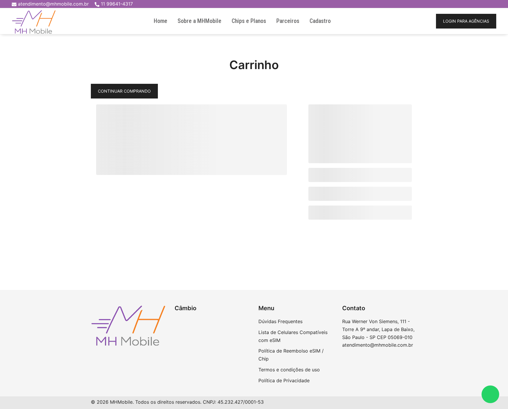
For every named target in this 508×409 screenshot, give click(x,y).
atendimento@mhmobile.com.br (53, 4)
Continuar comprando (124, 91)
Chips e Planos (249, 20)
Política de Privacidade (284, 380)
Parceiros (287, 20)
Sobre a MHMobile (199, 20)
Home (160, 20)
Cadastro (320, 20)
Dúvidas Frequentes (280, 321)
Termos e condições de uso (289, 370)
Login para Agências (466, 21)
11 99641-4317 (117, 4)
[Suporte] (490, 394)
